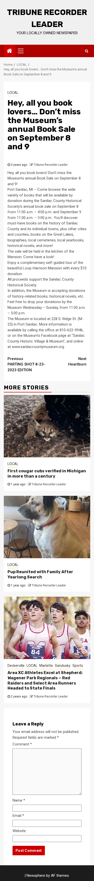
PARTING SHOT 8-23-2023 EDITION (26, 364)
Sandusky (62, 666)
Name (19, 800)
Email (18, 815)
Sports (77, 666)
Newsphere (36, 875)
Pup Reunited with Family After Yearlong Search (40, 574)
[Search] (86, 51)
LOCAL (13, 93)
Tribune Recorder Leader (51, 165)
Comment (22, 744)
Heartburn (77, 361)
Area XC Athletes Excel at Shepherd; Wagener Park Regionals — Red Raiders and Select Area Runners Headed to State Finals (45, 680)
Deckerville (16, 666)
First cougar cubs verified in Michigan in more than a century (47, 474)
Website (19, 831)
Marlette (46, 666)
